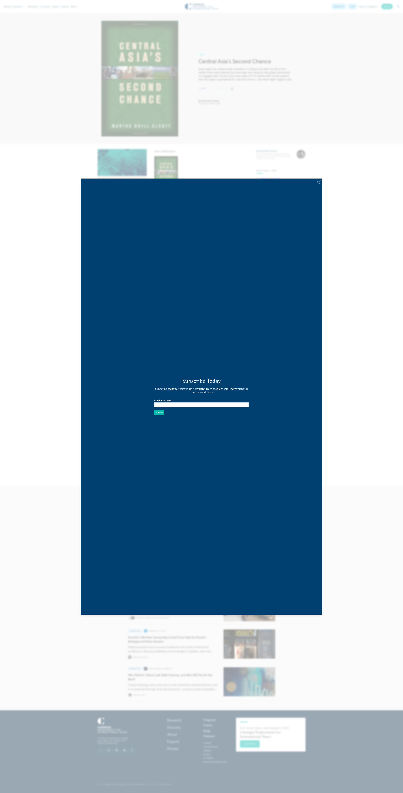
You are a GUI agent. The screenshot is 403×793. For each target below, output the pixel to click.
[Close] (319, 181)
